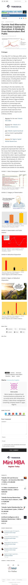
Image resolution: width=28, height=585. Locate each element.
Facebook (10, 415)
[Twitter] (21, 18)
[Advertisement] (14, 356)
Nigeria (13, 376)
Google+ (14, 415)
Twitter (6, 415)
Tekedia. (11, 582)
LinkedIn (17, 415)
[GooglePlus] (23, 18)
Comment (3, 421)
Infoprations (8, 376)
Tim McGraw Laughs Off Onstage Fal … (12, 531)
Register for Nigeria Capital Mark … (11, 554)
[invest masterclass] (14, 210)
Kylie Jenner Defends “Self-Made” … (11, 548)
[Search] (26, 1)
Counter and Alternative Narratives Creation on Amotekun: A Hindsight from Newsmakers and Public (13, 29)
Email (24, 415)
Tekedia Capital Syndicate (15, 131)
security (18, 376)
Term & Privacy (15, 584)
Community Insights (9, 21)
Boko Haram (18, 372)
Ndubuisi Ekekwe (9, 555)
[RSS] (26, 18)
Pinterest (21, 415)
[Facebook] (19, 18)
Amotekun (12, 372)
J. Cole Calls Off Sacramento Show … (11, 536)
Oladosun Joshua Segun (10, 532)
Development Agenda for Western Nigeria (14, 374)
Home (2, 21)
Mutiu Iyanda (11, 36)
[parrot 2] (14, 300)
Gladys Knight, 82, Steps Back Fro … (11, 542)
